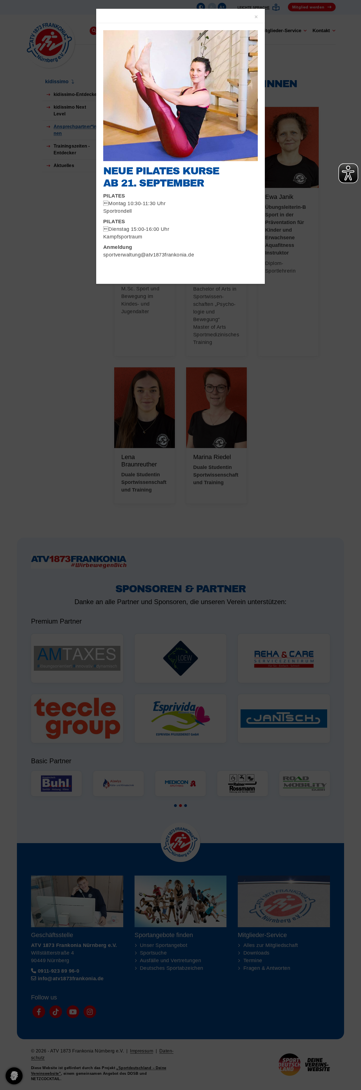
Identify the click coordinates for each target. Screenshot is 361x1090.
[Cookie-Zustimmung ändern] (14, 1075)
